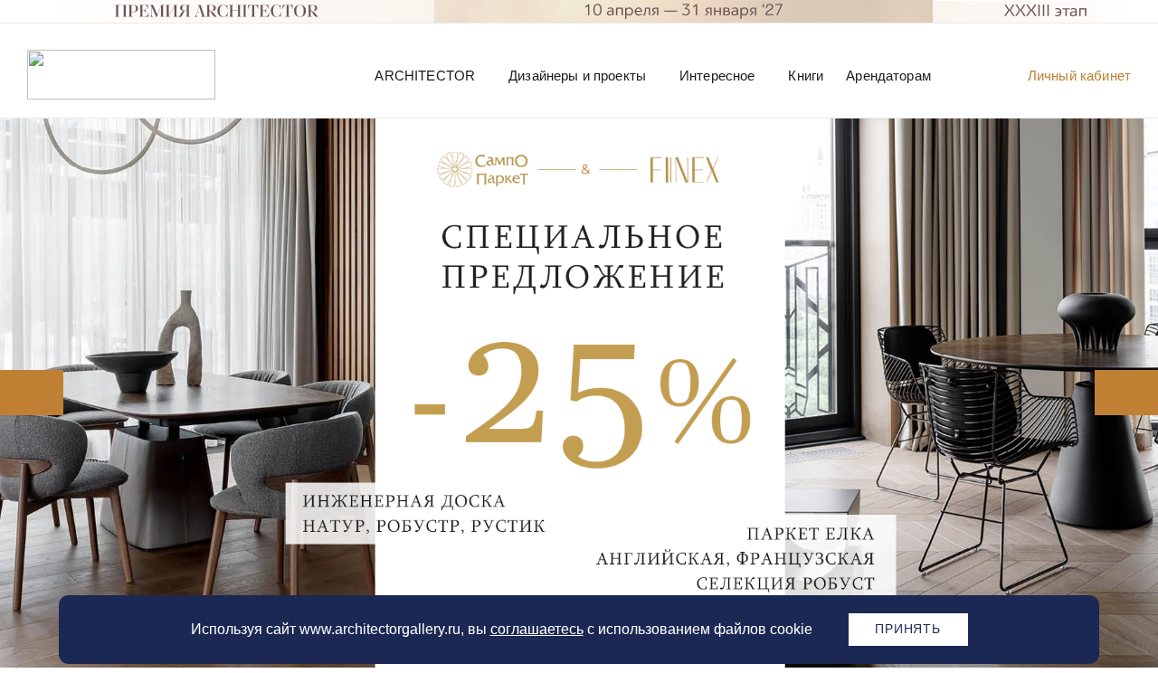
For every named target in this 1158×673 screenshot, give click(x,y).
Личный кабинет (1079, 75)
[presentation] (24, 392)
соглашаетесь (537, 629)
